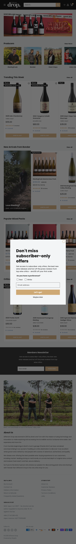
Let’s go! (38, 292)
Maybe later (38, 297)
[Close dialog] (63, 241)
